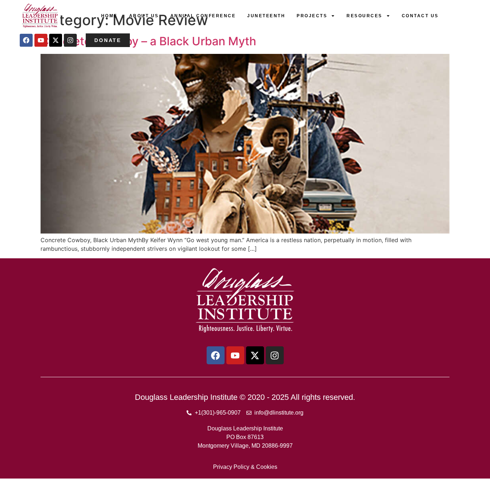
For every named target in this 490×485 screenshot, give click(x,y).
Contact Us (420, 15)
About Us (144, 15)
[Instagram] (70, 40)
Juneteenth (266, 15)
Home (109, 15)
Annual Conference (203, 15)
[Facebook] (26, 40)
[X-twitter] (55, 40)
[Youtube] (40, 40)
